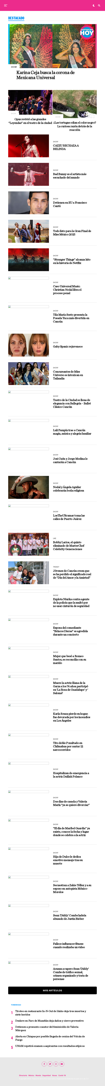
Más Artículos (52, 990)
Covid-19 (62, 1075)
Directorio (23, 1075)
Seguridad (46, 1075)
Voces (54, 1075)
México (31, 1075)
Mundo (38, 1075)
